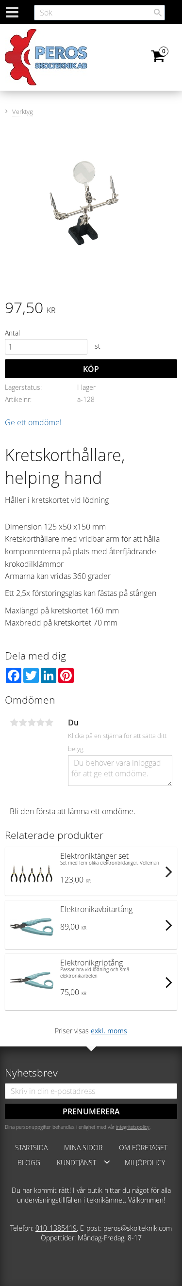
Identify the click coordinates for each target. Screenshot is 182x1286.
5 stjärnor (49, 722)
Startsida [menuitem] (31, 1147)
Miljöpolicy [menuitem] (145, 1162)
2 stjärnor (22, 722)
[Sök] (157, 12)
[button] (107, 1162)
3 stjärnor (31, 722)
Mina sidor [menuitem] (83, 1147)
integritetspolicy (132, 1127)
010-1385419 (56, 1228)
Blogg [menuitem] (28, 1162)
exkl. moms (109, 1030)
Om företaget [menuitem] (143, 1147)
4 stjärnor (40, 722)
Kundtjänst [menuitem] (76, 1162)
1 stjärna (14, 722)
